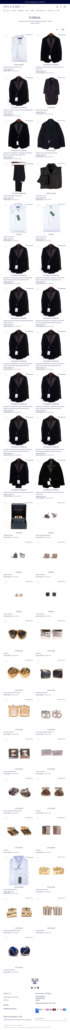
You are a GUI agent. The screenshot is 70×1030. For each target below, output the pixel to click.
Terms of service (22, 1027)
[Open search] (4, 11)
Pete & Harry (10, 1025)
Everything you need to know (11, 997)
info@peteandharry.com (9, 1008)
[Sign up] (65, 1018)
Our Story (5, 1000)
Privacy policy (14, 1027)
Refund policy (6, 1027)
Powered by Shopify (18, 1025)
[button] (58, 29)
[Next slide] (31, 48)
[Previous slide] (6, 48)
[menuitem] (58, 10)
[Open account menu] (57, 7)
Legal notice (38, 1027)
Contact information (46, 1027)
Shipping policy (30, 1027)
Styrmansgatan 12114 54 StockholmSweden (40, 998)
